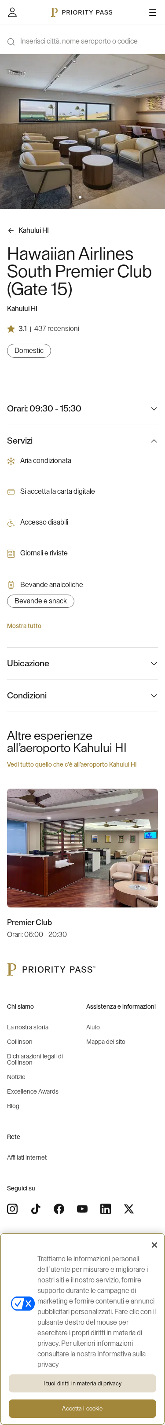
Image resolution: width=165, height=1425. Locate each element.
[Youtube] (82, 1209)
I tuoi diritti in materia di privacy (83, 1383)
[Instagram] (12, 1209)
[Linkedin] (105, 1209)
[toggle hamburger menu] (152, 12)
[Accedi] (12, 12)
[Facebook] (59, 1209)
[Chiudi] (154, 1245)
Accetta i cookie (82, 1408)
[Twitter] (129, 1209)
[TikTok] (35, 1209)
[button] (80, 197)
